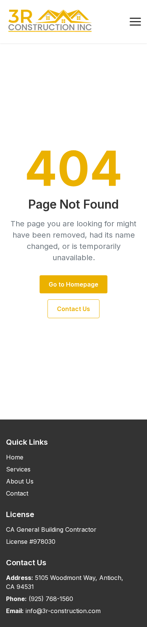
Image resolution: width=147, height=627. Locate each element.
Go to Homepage (73, 284)
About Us (20, 481)
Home (14, 457)
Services (18, 469)
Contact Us (73, 309)
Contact (17, 493)
